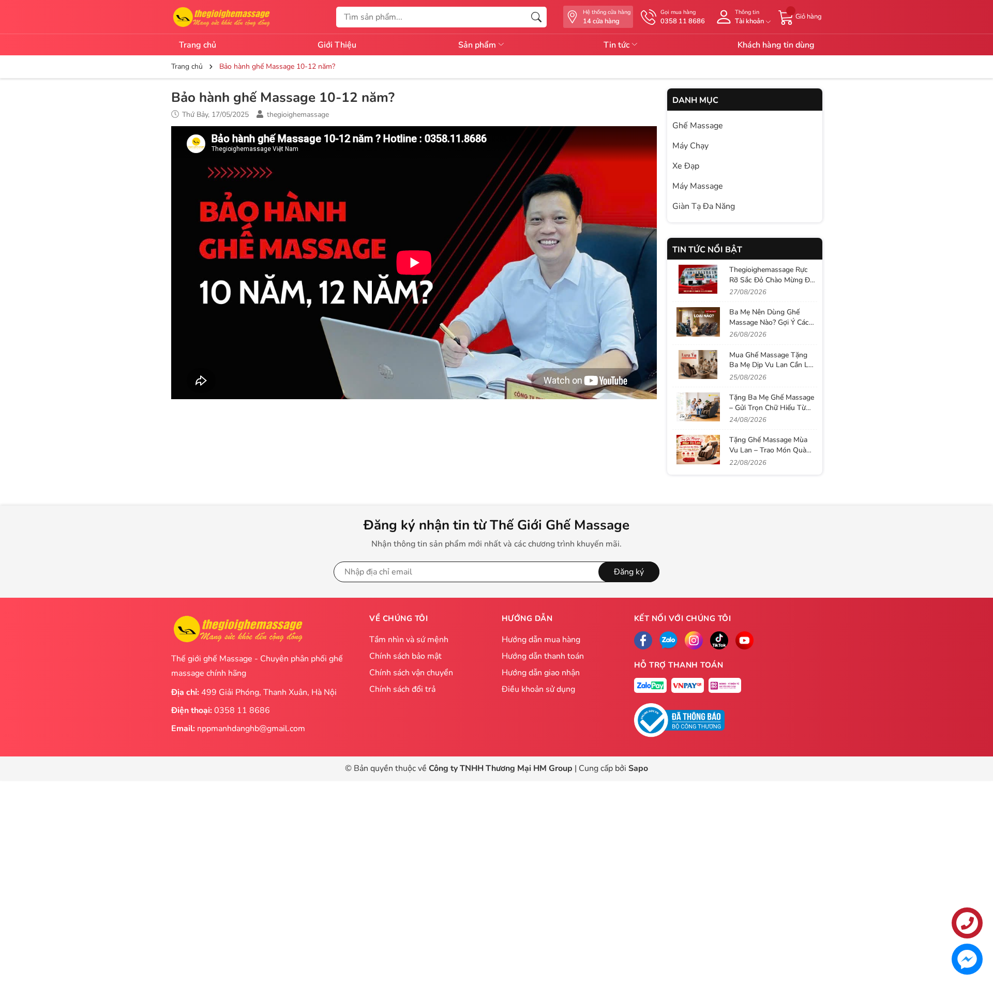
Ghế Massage (697, 125)
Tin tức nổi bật (707, 249)
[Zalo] (668, 640)
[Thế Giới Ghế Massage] (221, 16)
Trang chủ (197, 45)
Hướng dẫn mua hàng (541, 639)
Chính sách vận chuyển (411, 672)
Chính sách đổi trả (402, 689)
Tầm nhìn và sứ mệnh (408, 639)
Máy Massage (697, 186)
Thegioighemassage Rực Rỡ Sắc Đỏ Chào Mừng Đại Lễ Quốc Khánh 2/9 (772, 280)
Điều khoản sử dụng (538, 689)
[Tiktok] (719, 640)
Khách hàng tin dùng (776, 45)
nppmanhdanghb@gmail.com (251, 728)
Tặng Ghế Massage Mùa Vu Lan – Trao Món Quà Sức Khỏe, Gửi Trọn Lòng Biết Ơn (769, 455)
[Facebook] (643, 640)
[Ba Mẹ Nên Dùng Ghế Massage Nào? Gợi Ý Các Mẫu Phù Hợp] (698, 321)
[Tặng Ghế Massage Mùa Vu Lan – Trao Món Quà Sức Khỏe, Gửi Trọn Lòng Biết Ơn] (698, 449)
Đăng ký (629, 572)
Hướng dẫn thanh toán (543, 656)
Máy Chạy (690, 145)
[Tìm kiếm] (536, 17)
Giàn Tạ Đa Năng (703, 206)
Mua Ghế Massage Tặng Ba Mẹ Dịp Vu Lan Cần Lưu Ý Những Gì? (773, 365)
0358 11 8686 (242, 710)
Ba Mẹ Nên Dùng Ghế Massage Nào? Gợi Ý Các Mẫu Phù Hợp (769, 322)
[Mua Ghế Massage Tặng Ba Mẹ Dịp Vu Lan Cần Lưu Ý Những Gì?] (698, 364)
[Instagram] (694, 640)
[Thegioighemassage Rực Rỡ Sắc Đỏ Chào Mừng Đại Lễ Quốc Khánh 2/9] (698, 279)
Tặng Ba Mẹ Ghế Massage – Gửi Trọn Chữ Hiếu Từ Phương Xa (771, 407)
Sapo (638, 768)
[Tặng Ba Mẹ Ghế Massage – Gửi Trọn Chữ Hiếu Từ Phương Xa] (698, 406)
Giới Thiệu (337, 45)
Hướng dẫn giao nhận (541, 672)
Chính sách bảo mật (405, 656)
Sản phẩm (478, 45)
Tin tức (617, 45)
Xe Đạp (685, 166)
